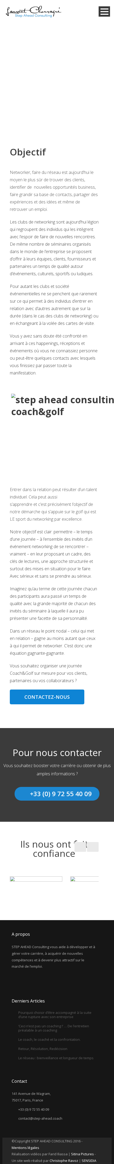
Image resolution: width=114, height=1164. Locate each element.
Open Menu (104, 11)
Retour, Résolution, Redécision (42, 1048)
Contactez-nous (47, 697)
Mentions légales (25, 1147)
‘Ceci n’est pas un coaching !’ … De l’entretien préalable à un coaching (53, 1028)
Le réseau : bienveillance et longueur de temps (56, 1058)
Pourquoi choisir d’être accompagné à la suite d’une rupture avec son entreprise (54, 1014)
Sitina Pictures (82, 1154)
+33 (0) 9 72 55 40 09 (61, 793)
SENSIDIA (89, 1160)
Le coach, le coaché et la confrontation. (49, 1039)
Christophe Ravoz (64, 1160)
